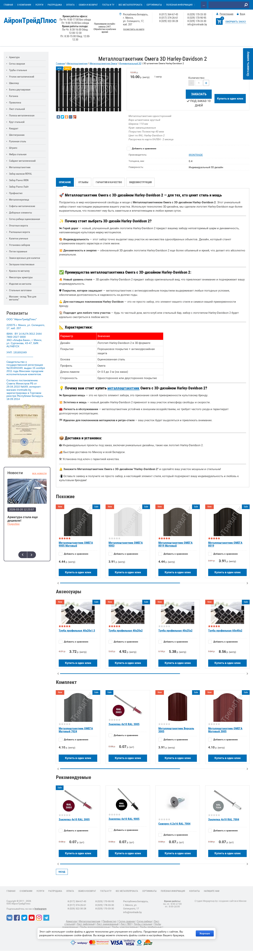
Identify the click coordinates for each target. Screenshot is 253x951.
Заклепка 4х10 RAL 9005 (124, 819)
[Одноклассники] (66, 117)
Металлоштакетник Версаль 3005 (176, 730)
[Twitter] (62, 117)
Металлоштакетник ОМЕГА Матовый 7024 (76, 730)
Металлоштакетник (77, 63)
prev (22, 554)
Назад (62, 872)
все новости (39, 473)
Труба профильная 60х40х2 (225, 630)
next (31, 554)
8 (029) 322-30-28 (168, 21)
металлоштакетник (123, 388)
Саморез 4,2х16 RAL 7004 (174, 823)
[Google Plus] (74, 117)
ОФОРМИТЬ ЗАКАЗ (235, 21)
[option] (88, 89)
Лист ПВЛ (126, 924)
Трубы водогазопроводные (95, 927)
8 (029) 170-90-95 (196, 17)
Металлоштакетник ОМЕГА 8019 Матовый (175, 544)
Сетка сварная (127, 921)
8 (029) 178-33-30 (196, 21)
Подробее (13, 523)
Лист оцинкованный (108, 924)
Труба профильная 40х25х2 (175, 630)
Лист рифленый (86, 924)
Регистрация (226, 13)
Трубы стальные (143, 924)
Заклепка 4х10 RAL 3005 (124, 724)
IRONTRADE (196, 154)
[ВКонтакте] (58, 117)
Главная (60, 63)
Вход (242, 13)
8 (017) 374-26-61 (168, 17)
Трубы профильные (151, 927)
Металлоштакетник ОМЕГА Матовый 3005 (225, 730)
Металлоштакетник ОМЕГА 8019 (225, 544)
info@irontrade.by (197, 24)
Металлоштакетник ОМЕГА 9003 (126, 544)
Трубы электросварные (125, 927)
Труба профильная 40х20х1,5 (77, 630)
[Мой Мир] (70, 117)
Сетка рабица (144, 921)
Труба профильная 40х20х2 (126, 630)
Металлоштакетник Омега (103, 63)
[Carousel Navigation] (27, 554)
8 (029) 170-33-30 (196, 14)
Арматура (71, 921)
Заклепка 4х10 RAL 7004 (223, 819)
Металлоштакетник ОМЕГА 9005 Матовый (76, 544)
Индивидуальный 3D (130, 63)
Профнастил (109, 921)
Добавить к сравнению (143, 148)
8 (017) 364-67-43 (168, 14)
